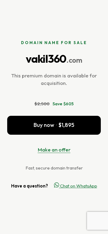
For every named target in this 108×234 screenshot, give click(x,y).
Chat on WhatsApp (78, 186)
